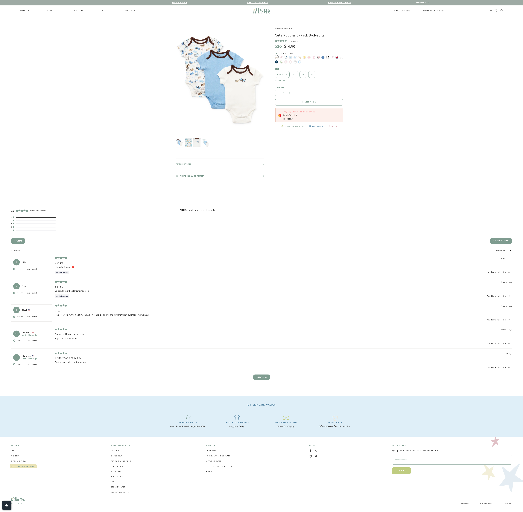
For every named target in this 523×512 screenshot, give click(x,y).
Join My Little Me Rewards (219, 456)
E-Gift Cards (117, 476)
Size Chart (116, 471)
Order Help (116, 456)
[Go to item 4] (205, 142)
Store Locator (118, 487)
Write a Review (503, 241)
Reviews (210, 471)
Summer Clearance (257, 3)
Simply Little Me (402, 11)
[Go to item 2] (188, 142)
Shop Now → (289, 119)
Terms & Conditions (486, 503)
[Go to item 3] (197, 142)
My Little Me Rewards (23, 466)
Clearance (130, 11)
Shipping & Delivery (120, 466)
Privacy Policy (507, 503)
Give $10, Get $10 (18, 461)
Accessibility (465, 503)
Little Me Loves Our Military (220, 466)
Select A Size (309, 102)
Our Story (211, 451)
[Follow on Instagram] (310, 456)
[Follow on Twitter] (315, 450)
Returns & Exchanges (121, 461)
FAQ (113, 482)
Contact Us (116, 451)
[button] (286, 41)
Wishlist (15, 456)
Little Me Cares (213, 461)
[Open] (6, 505)
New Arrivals (179, 3)
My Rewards (421, 3)
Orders (14, 451)
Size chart (280, 81)
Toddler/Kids (77, 11)
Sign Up (401, 470)
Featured (24, 11)
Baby (49, 11)
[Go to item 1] (179, 142)
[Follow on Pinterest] (315, 456)
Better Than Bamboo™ (434, 11)
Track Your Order (120, 492)
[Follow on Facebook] (310, 450)
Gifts (104, 11)
